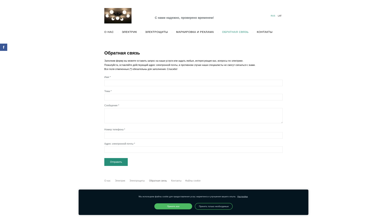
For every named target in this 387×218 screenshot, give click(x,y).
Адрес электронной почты (119, 143)
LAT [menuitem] (280, 16)
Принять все (173, 206)
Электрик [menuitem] (129, 31)
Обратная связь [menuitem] (235, 31)
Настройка (242, 196)
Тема (108, 91)
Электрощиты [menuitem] (156, 31)
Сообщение (111, 105)
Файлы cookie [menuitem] (193, 180)
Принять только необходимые (214, 206)
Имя (107, 77)
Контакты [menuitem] (265, 31)
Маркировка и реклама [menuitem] (195, 31)
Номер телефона (114, 129)
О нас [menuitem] (109, 31)
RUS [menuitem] (273, 16)
